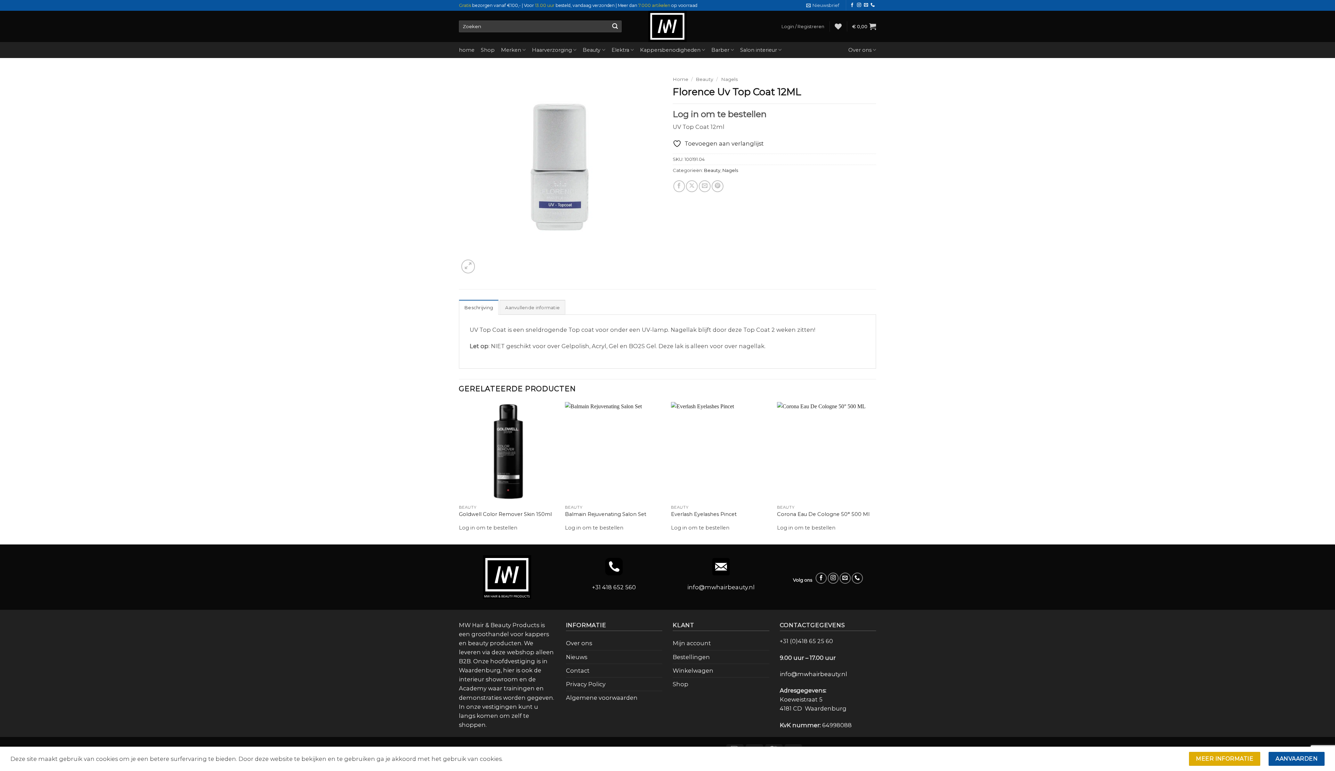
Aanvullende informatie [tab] (532, 307)
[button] (822, 5)
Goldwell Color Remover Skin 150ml (505, 514)
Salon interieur (758, 50)
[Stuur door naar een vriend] (705, 186)
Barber (720, 50)
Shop (488, 50)
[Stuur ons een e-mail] (866, 5)
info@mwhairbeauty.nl (721, 587)
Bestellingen (691, 657)
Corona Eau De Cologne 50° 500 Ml (823, 514)
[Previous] (459, 472)
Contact (578, 670)
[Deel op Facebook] (679, 186)
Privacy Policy (586, 684)
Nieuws (576, 657)
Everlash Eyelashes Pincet (704, 514)
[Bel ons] (873, 5)
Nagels (729, 79)
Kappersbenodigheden (670, 50)
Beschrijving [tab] (478, 307)
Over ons (860, 50)
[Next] (876, 472)
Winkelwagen (693, 670)
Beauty (591, 50)
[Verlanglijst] (838, 26)
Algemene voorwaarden (602, 697)
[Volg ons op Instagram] (859, 5)
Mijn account (692, 643)
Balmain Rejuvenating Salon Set (605, 514)
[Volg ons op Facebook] (852, 5)
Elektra (620, 50)
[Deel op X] (692, 186)
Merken (511, 50)
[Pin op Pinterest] (717, 186)
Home (680, 79)
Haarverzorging (552, 50)
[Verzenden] (615, 26)
